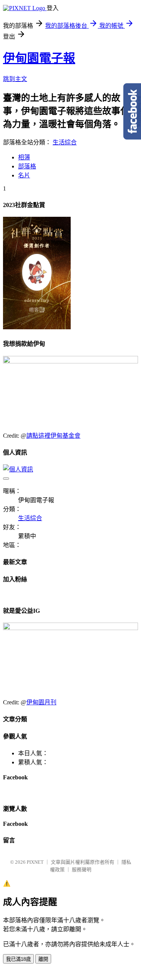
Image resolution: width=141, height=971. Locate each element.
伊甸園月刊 (41, 702)
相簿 (24, 157)
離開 (43, 959)
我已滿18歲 (18, 959)
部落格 (27, 166)
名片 (24, 175)
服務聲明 (81, 869)
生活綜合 (65, 142)
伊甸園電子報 (39, 58)
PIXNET (35, 862)
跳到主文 (15, 79)
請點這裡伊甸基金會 (53, 435)
